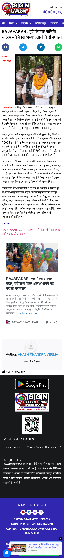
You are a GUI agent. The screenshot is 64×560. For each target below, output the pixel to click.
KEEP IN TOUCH (32, 505)
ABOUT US (12, 460)
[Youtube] (45, 12)
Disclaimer (51, 447)
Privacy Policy (35, 447)
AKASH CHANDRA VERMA (38, 354)
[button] (5, 47)
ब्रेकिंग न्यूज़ (40, 23)
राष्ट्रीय (24, 23)
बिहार (11, 23)
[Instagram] (55, 12)
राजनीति (54, 23)
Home (8, 447)
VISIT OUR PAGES (18, 439)
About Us (19, 447)
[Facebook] (50, 12)
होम (3, 23)
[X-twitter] (60, 12)
